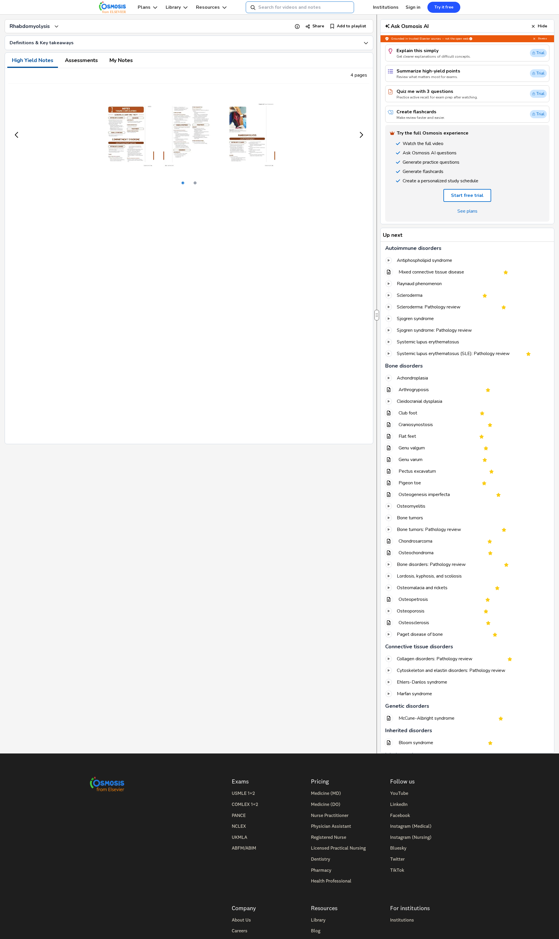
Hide (542, 26)
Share (318, 26)
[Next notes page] (361, 135)
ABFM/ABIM (244, 848)
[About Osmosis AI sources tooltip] (470, 38)
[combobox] (300, 7)
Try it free (443, 7)
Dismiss (542, 38)
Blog (315, 930)
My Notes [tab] (121, 60)
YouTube (399, 793)
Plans (144, 7)
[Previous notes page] (17, 135)
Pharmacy (321, 870)
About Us (241, 920)
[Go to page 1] (183, 183)
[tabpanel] (189, 256)
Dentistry (320, 859)
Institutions (386, 7)
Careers (239, 930)
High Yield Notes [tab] (32, 60)
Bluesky (398, 848)
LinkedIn (399, 804)
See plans (467, 211)
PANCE (239, 815)
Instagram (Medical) (410, 826)
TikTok (397, 870)
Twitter (397, 859)
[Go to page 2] (195, 183)
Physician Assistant (331, 826)
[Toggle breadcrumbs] (56, 26)
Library (173, 7)
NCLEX (239, 826)
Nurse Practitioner (330, 815)
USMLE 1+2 (243, 793)
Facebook (400, 815)
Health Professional (331, 881)
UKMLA (239, 837)
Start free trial (467, 195)
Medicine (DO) (325, 804)
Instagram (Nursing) (410, 837)
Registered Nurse (328, 837)
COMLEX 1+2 (245, 804)
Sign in (413, 7)
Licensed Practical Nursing (338, 848)
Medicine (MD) (326, 793)
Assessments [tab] (81, 60)
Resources (208, 7)
